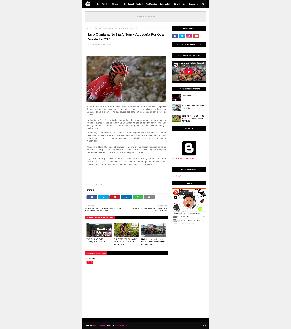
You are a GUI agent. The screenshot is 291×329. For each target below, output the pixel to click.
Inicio (88, 28)
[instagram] (189, 36)
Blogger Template (122, 325)
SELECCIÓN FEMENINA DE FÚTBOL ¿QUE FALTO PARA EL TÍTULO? (193, 118)
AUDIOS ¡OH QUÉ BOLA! (187, 223)
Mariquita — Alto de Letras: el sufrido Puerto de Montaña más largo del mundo (153, 241)
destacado (99, 185)
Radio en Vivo (187, 95)
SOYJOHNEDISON (94, 44)
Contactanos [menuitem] (193, 4)
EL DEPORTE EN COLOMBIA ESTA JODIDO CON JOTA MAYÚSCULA (125, 241)
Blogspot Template (98, 325)
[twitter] (182, 36)
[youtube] (196, 36)
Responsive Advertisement (146, 17)
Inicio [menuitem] (97, 4)
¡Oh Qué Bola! (176, 223)
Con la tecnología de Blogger (183, 158)
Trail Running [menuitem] (151, 4)
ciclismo (93, 28)
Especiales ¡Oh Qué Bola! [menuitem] (133, 4)
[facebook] (175, 36)
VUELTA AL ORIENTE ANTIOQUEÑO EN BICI (96, 240)
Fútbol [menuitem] (104, 4)
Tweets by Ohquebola (180, 176)
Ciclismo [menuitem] (115, 4)
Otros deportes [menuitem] (179, 4)
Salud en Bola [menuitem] (165, 4)
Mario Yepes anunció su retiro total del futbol (193, 107)
